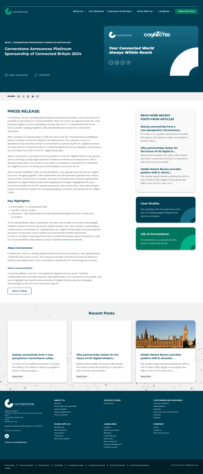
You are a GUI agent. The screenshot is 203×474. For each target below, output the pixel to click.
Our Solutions (96, 11)
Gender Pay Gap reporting (139, 465)
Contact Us (157, 430)
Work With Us (59, 427)
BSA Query (107, 433)
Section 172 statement (117, 465)
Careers (156, 427)
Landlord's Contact (110, 447)
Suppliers (156, 417)
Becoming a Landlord (62, 439)
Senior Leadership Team (62, 412)
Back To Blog (19, 291)
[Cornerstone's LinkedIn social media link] (7, 436)
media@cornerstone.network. (68, 239)
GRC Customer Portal (161, 433)
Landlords (156, 415)
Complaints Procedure (76, 465)
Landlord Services (110, 436)
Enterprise (157, 409)
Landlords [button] (163, 11)
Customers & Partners (161, 403)
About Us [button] (78, 11)
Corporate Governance (97, 465)
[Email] (33, 96)
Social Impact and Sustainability (65, 406)
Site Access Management (113, 444)
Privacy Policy (10, 465)
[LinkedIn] (18, 96)
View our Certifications (16, 442)
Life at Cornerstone (61, 415)
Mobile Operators (159, 406)
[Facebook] (28, 96)
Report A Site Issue (110, 441)
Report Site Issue (186, 11)
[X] (23, 96)
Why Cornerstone (60, 430)
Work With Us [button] (144, 11)
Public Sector (59, 436)
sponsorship (22, 75)
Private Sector (59, 433)
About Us (57, 403)
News (12, 75)
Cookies (7, 468)
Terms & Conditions (26, 465)
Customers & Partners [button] (119, 11)
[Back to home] (16, 11)
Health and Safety (60, 409)
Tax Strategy (58, 465)
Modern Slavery (43, 465)
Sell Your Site (108, 439)
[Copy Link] (37, 96)
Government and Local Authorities (165, 412)
